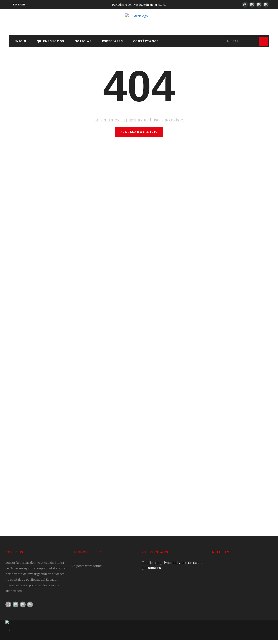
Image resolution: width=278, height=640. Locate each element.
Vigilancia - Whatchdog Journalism (35, 413)
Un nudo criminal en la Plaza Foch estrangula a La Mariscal (69, 380)
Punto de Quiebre (22, 167)
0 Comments (129, 275)
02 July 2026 (19, 391)
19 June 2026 (19, 507)
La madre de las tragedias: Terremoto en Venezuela (194, 388)
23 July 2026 (152, 255)
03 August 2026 (21, 275)
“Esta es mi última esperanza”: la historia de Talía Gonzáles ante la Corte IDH (69, 261)
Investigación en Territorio (30, 289)
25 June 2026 (152, 399)
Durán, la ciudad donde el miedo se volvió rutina (191, 244)
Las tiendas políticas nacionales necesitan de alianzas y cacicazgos (198, 493)
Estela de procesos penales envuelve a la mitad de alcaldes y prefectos (70, 493)
